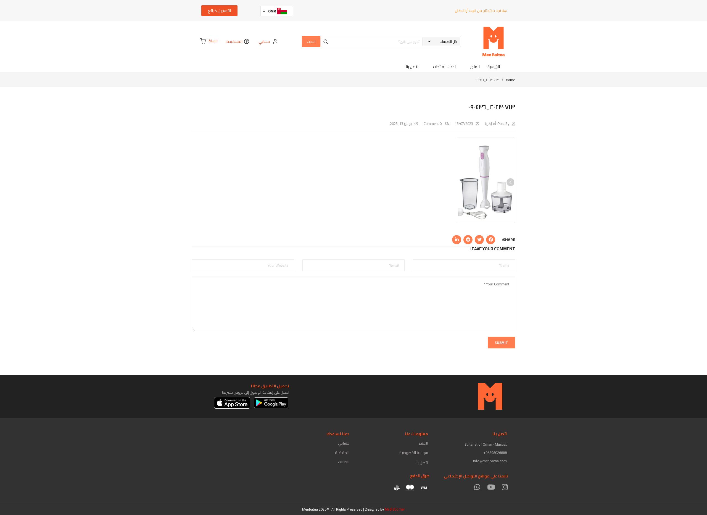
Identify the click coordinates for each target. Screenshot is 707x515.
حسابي (343, 443)
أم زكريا (490, 123)
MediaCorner (395, 509)
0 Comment (433, 123)
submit (501, 342)
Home (510, 80)
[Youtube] (490, 487)
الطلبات (343, 462)
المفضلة (342, 452)
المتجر (423, 443)
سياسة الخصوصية (413, 452)
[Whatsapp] (477, 487)
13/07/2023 (464, 123)
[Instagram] (504, 487)
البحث (311, 41)
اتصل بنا (421, 462)
